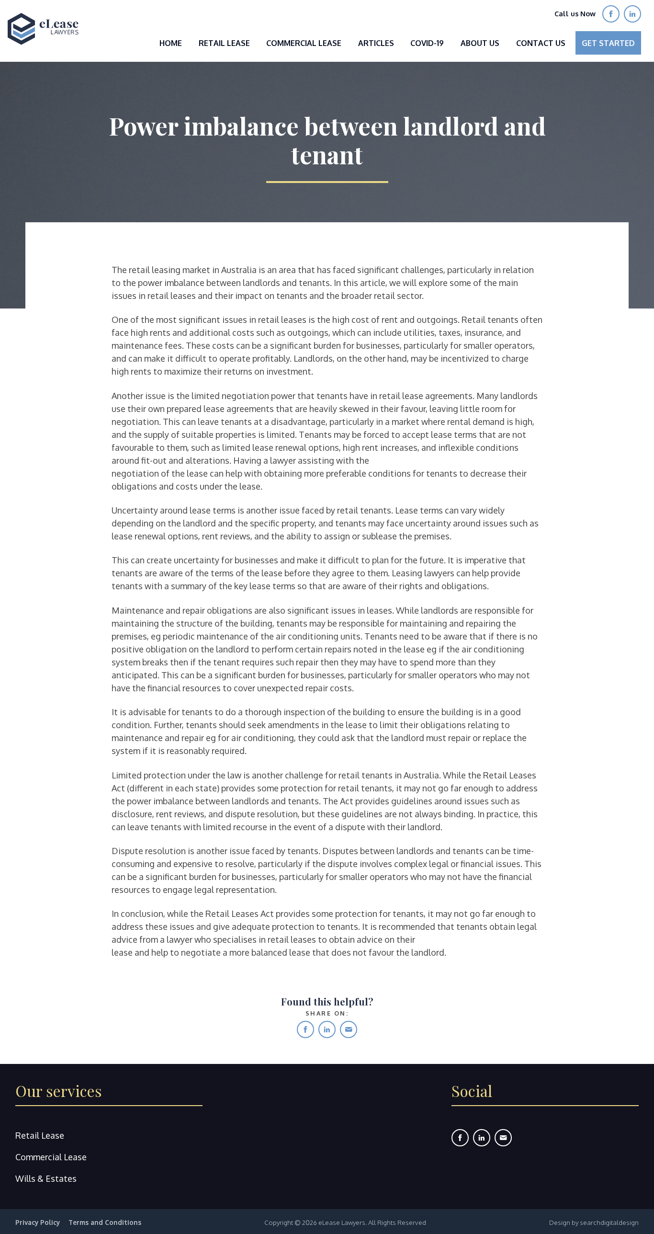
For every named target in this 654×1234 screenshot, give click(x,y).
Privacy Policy (37, 1222)
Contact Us (540, 43)
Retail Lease (224, 43)
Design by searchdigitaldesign (594, 1222)
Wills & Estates (46, 1178)
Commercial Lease (303, 43)
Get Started (608, 43)
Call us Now (575, 13)
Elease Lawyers (43, 28)
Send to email (348, 1029)
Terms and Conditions (104, 1222)
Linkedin (327, 1029)
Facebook (305, 1029)
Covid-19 (427, 43)
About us (480, 43)
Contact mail (503, 1137)
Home (170, 43)
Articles (376, 43)
